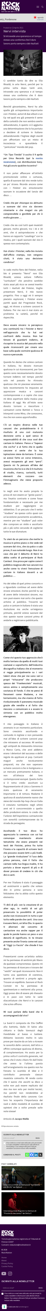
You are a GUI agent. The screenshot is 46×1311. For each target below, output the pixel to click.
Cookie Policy (7, 1266)
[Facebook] (31, 1155)
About (4, 1260)
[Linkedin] (36, 1155)
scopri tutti (40, 19)
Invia (38, 1138)
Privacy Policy (7, 1263)
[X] (40, 1155)
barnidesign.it (23, 1307)
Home (4, 1257)
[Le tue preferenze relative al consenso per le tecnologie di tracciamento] (4, 1306)
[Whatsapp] (27, 1155)
